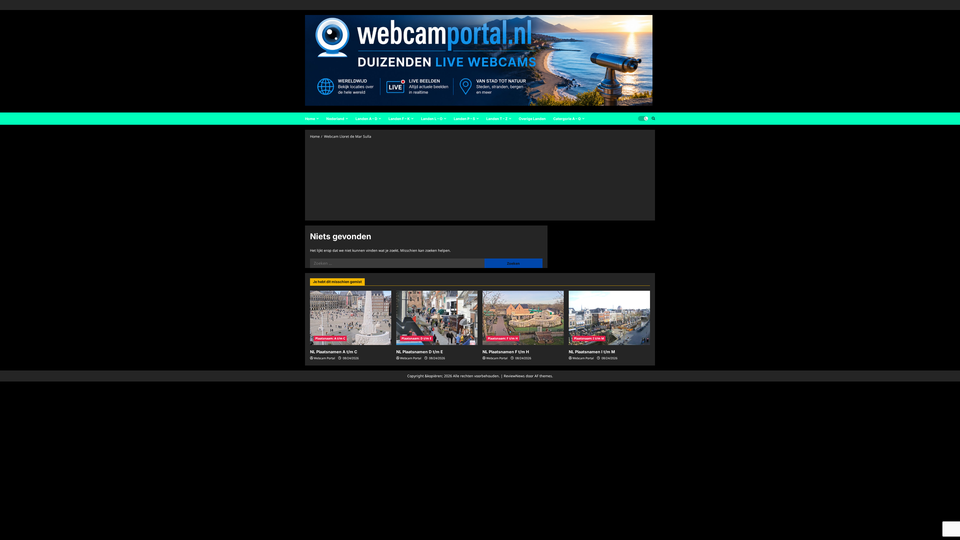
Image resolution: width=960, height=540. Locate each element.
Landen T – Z (497, 118)
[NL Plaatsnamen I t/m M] (609, 318)
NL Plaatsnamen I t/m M (592, 351)
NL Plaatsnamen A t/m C (333, 351)
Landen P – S (464, 118)
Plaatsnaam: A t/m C (330, 338)
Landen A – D (366, 118)
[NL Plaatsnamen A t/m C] (350, 318)
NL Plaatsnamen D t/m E (419, 351)
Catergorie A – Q (567, 118)
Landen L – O (431, 118)
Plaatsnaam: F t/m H (503, 338)
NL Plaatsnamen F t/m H (505, 351)
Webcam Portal (324, 358)
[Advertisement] (480, 179)
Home (310, 118)
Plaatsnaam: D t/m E (417, 338)
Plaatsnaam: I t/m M (589, 338)
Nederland (335, 118)
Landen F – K (399, 118)
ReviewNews (514, 376)
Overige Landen (532, 118)
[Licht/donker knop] (643, 118)
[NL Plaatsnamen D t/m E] (437, 318)
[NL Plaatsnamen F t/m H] (523, 318)
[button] (653, 118)
